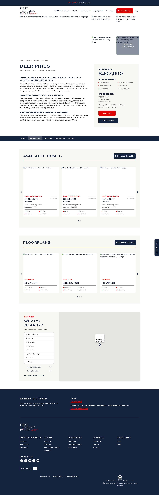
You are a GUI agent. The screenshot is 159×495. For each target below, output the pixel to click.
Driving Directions (33, 371)
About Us (47, 441)
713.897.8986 (103, 97)
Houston (23, 441)
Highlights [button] (97, 11)
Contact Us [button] (107, 113)
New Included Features (85, 2)
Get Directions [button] (108, 120)
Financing (72, 441)
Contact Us (97, 441)
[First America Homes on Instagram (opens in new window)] (26, 460)
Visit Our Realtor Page (79, 408)
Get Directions (51, 70)
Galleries (47, 444)
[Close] (102, 336)
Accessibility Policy (72, 476)
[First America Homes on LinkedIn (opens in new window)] (34, 460)
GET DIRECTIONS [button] (30, 375)
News (119, 444)
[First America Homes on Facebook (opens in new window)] (22, 460)
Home (21, 60)
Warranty (96, 447)
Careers (47, 451)
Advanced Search (125, 11)
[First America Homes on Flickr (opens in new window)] (38, 460)
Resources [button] (85, 11)
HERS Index (72, 447)
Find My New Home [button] (61, 11)
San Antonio (24, 444)
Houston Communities (32, 60)
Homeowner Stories (51, 447)
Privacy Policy (57, 476)
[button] (137, 11)
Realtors (96, 444)
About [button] (74, 11)
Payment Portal (45, 476)
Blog (118, 441)
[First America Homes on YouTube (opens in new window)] (30, 460)
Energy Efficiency (75, 444)
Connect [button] (109, 11)
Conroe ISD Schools (34, 367)
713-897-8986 (76, 401)
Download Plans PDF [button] (126, 242)
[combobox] (134, 11)
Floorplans (24, 447)
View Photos (54, 196)
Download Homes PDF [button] (125, 156)
